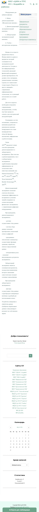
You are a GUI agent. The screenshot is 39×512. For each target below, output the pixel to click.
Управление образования (19, 370)
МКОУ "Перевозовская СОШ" (19, 389)
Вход (23, 343)
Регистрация (17, 343)
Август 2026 (19, 427)
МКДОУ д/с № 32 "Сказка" (19, 405)
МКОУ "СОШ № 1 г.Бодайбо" (19, 372)
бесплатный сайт (20, 507)
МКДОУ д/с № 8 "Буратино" (19, 396)
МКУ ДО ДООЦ (19, 413)
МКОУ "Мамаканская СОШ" (19, 379)
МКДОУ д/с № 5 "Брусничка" (19, 394)
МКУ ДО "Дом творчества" (19, 408)
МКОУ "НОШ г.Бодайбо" (19, 377)
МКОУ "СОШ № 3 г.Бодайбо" (19, 375)
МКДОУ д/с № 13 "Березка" (19, 398)
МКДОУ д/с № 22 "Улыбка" (20, 403)
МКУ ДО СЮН (19, 410)
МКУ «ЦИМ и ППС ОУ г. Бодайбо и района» (13, 4)
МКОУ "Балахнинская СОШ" (19, 382)
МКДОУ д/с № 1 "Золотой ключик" (19, 391)
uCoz (27, 507)
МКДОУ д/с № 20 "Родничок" (19, 401)
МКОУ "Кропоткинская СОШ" (19, 386)
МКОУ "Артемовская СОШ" (20, 384)
